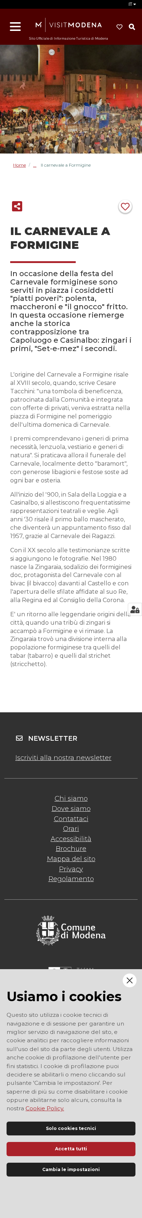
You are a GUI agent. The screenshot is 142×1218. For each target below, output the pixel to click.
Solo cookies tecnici (71, 1128)
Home (19, 165)
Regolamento (71, 879)
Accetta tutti (71, 1148)
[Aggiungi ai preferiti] (125, 206)
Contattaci (71, 819)
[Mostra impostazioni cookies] (135, 609)
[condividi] (17, 206)
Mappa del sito (71, 859)
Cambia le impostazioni (71, 1169)
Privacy (71, 869)
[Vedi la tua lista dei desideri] (119, 27)
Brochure (71, 849)
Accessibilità (71, 839)
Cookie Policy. (44, 1108)
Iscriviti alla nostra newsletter (63, 758)
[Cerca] (132, 27)
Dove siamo (71, 809)
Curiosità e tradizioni (37, 165)
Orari (71, 829)
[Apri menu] (15, 27)
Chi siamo (71, 799)
